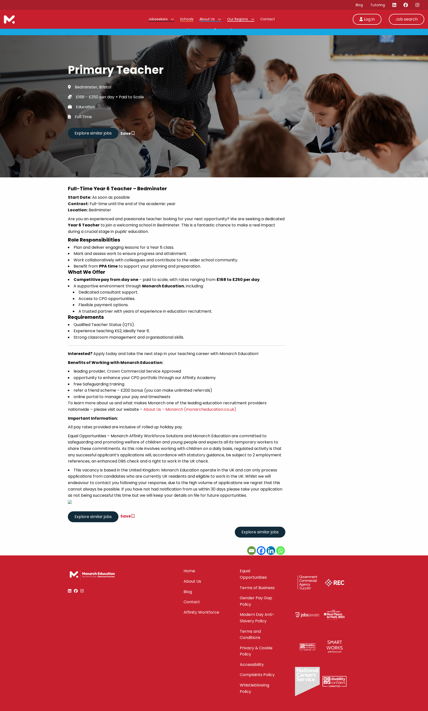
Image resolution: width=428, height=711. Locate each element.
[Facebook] (261, 550)
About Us (207, 19)
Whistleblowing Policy (254, 688)
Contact (267, 19)
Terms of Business (257, 588)
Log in (369, 19)
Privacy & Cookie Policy (256, 651)
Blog (359, 4)
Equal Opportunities (253, 574)
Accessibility (252, 664)
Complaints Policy (257, 675)
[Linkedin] (271, 550)
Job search (407, 19)
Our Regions (238, 19)
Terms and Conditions (250, 635)
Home (189, 571)
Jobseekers (158, 19)
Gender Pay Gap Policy (256, 601)
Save (126, 133)
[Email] (251, 550)
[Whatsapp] (280, 550)
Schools (186, 19)
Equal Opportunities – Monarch (98, 436)
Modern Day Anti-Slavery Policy (257, 618)
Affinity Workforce (201, 612)
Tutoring (377, 4)
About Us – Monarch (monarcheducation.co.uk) (189, 409)
